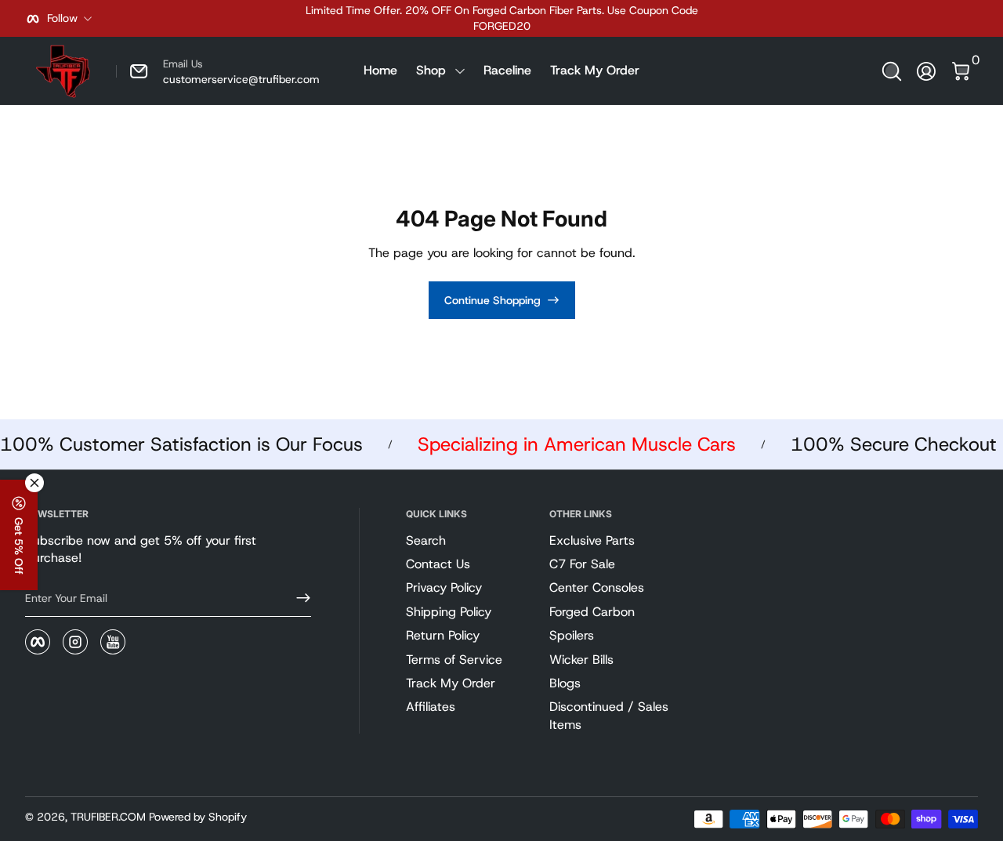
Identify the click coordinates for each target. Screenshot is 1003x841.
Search (426, 540)
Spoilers (571, 635)
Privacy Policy (444, 587)
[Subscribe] (297, 598)
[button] (891, 71)
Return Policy (443, 635)
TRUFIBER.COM (108, 817)
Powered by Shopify (198, 817)
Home (380, 70)
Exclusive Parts (592, 540)
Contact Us (438, 564)
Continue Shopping (492, 300)
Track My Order (594, 70)
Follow (62, 18)
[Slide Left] (263, 18)
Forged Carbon (592, 612)
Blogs (565, 683)
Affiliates (430, 706)
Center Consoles (596, 587)
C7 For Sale (582, 564)
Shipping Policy (448, 612)
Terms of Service (454, 659)
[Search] (891, 71)
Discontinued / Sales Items (608, 715)
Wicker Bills (581, 659)
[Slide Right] (739, 18)
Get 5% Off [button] (19, 546)
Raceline (507, 70)
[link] (218, 71)
